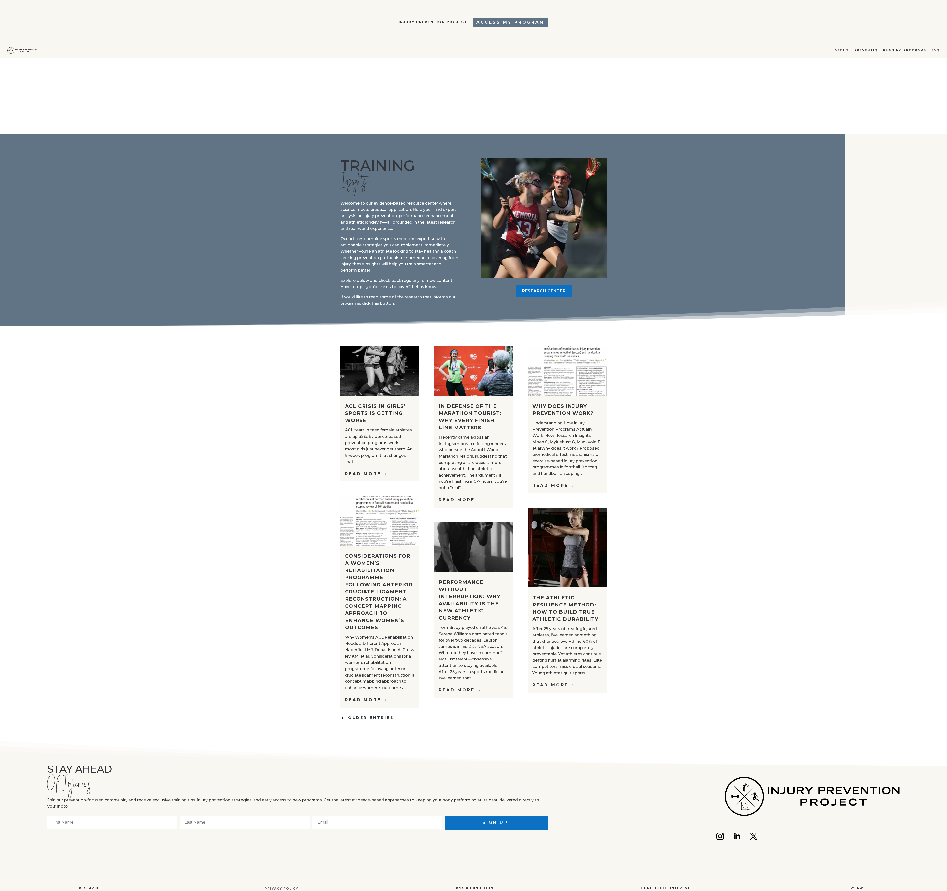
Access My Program (510, 22)
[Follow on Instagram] (720, 836)
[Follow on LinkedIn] (736, 836)
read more (363, 473)
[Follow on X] (753, 836)
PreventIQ (860, 89)
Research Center (543, 291)
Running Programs (901, 89)
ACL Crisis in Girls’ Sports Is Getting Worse (375, 413)
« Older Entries (368, 717)
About (834, 89)
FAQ (935, 89)
